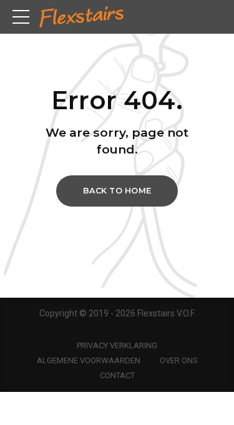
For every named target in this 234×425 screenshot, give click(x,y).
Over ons (179, 360)
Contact (117, 375)
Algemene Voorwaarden (88, 360)
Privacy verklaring (117, 345)
